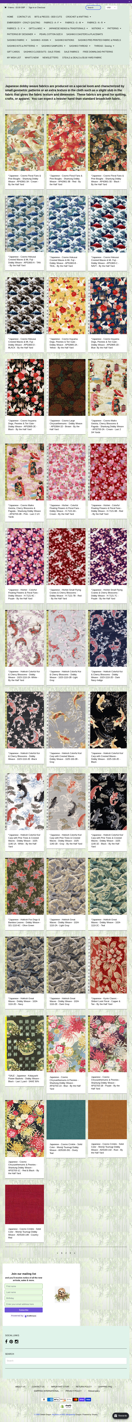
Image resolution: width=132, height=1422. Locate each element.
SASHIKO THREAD (78, 46)
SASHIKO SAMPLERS (52, 46)
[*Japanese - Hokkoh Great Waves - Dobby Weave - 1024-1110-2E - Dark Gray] (66, 965)
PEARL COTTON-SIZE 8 (51, 34)
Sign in (31, 7)
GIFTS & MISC (35, 28)
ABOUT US (20, 1387)
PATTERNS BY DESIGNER (20, 34)
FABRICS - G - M (73, 23)
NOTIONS (96, 28)
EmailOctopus (31, 1316)
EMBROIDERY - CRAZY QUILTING (23, 23)
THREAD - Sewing (103, 46)
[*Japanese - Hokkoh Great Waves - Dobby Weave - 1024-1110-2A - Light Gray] (66, 886)
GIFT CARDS (13, 52)
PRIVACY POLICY (74, 1391)
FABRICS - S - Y (14, 28)
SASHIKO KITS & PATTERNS (21, 46)
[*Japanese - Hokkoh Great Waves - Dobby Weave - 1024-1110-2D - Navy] (24, 965)
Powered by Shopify (89, 1415)
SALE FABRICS (71, 52)
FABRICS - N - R (95, 23)
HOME (10, 17)
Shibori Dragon (45, 1415)
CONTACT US (24, 17)
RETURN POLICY (84, 1387)
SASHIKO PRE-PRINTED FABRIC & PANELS (99, 40)
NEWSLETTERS (50, 58)
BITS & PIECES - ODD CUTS (48, 17)
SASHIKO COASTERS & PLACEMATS (84, 34)
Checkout (41, 7)
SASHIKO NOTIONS (64, 40)
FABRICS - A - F (51, 23)
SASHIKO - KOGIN (39, 40)
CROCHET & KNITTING (77, 17)
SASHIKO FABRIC (15, 40)
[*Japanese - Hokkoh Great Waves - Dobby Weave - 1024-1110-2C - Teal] (107, 886)
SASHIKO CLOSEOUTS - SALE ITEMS (42, 52)
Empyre (78, 1415)
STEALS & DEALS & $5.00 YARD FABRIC (82, 58)
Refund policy (94, 1391)
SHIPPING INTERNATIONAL (46, 1391)
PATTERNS (113, 28)
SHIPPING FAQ (105, 1387)
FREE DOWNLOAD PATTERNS (98, 52)
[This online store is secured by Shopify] (66, 1406)
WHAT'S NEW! (32, 58)
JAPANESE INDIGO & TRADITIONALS (67, 28)
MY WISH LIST (14, 58)
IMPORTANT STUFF (60, 1387)
